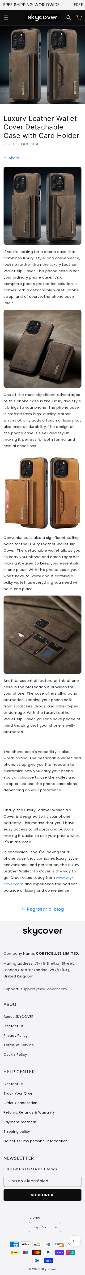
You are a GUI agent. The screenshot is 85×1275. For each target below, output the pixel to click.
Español (40, 1227)
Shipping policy (17, 1131)
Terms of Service (19, 1045)
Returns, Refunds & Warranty (29, 1112)
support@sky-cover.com (44, 988)
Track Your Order (19, 1093)
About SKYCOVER (18, 1016)
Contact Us (14, 1026)
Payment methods (20, 1122)
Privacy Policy (16, 1035)
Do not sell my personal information (36, 1141)
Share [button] (14, 158)
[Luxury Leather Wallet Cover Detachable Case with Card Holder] (42, 241)
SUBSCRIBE (43, 1195)
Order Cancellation (21, 1103)
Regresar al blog (45, 909)
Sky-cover (48, 1269)
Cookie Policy (15, 1054)
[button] (6, 17)
